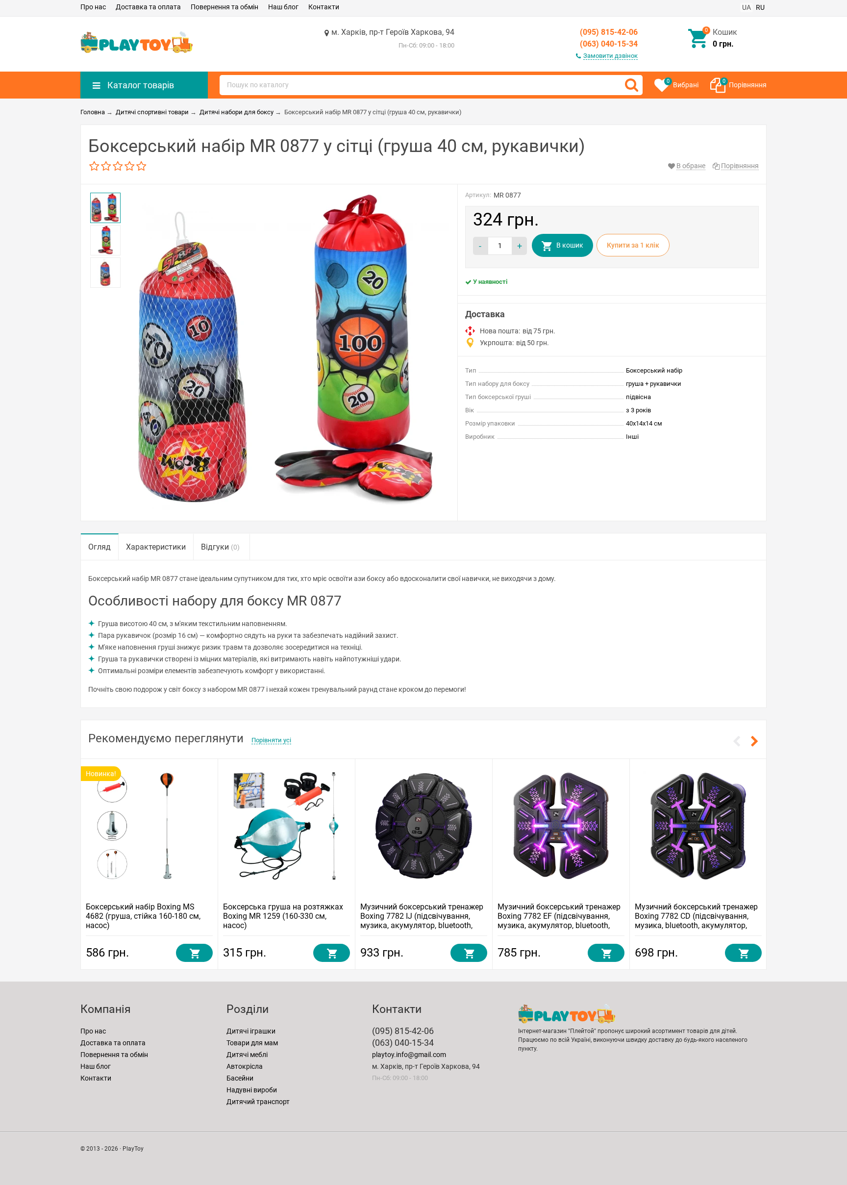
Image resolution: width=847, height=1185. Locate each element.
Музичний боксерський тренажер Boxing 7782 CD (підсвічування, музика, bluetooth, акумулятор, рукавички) (696, 920)
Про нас (93, 7)
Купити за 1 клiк (633, 245)
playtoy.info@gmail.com (409, 1055)
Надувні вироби (251, 1090)
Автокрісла (244, 1066)
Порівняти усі (271, 740)
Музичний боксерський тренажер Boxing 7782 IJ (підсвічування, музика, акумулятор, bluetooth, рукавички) (421, 920)
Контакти (323, 7)
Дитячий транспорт (258, 1102)
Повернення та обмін (224, 7)
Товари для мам (252, 1043)
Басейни (239, 1078)
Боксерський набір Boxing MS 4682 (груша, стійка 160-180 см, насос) (143, 916)
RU (760, 7)
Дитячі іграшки (250, 1031)
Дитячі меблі (247, 1055)
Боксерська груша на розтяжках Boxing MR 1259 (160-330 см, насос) (283, 916)
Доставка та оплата (148, 7)
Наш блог (283, 7)
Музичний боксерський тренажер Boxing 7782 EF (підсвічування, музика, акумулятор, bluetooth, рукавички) (559, 920)
